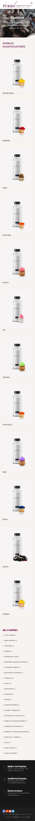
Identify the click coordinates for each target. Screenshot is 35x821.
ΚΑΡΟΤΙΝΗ (7, 235)
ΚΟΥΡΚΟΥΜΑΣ (8, 93)
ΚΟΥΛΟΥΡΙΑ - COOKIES (12, 737)
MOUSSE (7, 699)
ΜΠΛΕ (5, 519)
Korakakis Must (14, 814)
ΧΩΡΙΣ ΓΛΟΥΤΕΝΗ (10, 753)
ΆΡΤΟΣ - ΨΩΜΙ (9, 635)
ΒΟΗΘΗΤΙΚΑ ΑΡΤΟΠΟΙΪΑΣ (13, 726)
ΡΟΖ (4, 330)
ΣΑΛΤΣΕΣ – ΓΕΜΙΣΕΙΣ (11, 710)
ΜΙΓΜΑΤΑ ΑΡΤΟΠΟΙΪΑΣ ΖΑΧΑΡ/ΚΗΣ (16, 732)
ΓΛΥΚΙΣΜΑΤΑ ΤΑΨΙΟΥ (12, 667)
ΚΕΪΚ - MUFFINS (10, 640)
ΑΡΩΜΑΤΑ (8, 678)
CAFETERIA (8, 694)
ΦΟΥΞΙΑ (6, 283)
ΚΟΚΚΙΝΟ (6, 141)
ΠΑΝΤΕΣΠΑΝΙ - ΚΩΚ (11, 656)
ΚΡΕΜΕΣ (7, 651)
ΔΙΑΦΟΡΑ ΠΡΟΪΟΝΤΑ (11, 705)
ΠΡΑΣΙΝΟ (6, 377)
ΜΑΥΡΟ (5, 567)
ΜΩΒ (4, 472)
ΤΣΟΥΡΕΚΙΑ (8, 646)
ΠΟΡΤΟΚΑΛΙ (7, 425)
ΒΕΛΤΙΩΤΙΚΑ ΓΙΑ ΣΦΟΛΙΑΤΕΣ (14, 715)
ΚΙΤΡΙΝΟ (6, 614)
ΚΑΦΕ (5, 188)
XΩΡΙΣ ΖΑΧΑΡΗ (9, 748)
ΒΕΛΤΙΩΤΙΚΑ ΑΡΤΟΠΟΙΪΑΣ (13, 673)
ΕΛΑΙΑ (7, 742)
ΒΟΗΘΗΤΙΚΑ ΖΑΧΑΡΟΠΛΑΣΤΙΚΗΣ (15, 662)
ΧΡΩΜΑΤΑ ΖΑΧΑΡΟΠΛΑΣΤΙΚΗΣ (15, 721)
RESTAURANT (9, 689)
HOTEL (7, 683)
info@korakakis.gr (13, 795)
